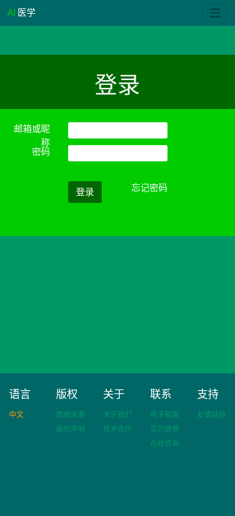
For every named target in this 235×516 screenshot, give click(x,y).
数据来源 (70, 414)
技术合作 (117, 429)
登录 (85, 191)
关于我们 (117, 414)
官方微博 (164, 429)
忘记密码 (149, 187)
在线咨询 (164, 443)
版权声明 (70, 429)
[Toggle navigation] (215, 13)
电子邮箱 (164, 414)
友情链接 (211, 414)
